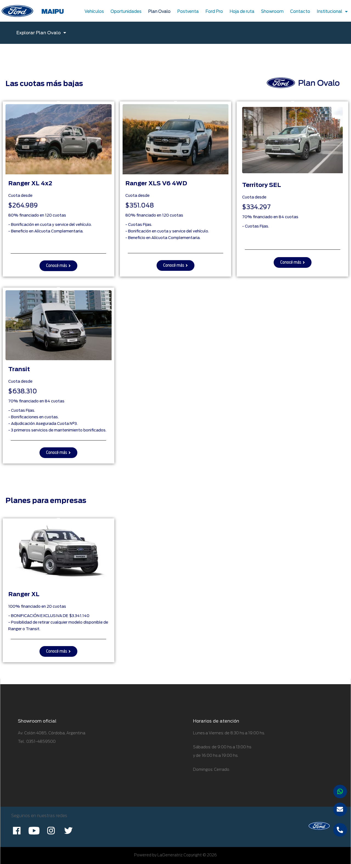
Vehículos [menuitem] (94, 11)
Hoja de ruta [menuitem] (242, 11)
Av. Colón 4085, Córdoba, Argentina (51, 733)
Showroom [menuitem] (272, 11)
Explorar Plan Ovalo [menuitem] (38, 32)
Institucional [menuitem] (329, 11)
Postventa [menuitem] (188, 11)
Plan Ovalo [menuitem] (159, 11)
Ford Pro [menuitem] (214, 11)
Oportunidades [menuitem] (126, 11)
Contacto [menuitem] (300, 11)
